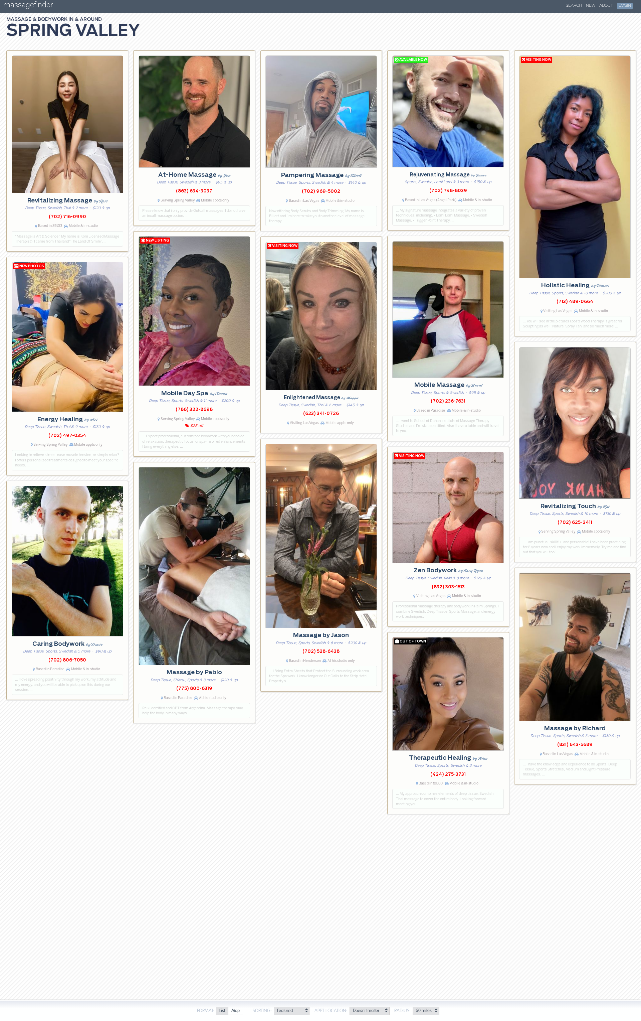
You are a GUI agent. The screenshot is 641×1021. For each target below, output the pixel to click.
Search (574, 6)
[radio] (222, 1011)
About (606, 6)
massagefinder (28, 6)
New (590, 6)
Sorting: (262, 1011)
